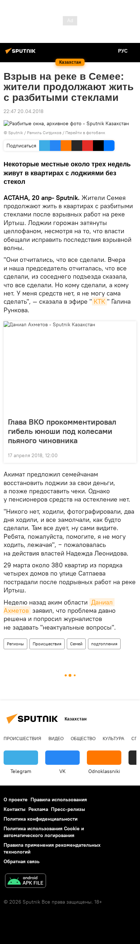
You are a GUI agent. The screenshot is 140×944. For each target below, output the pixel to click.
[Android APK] (25, 882)
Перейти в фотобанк (85, 132)
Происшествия (47, 643)
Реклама (38, 809)
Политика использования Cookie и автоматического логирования (44, 831)
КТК (99, 301)
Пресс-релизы (68, 809)
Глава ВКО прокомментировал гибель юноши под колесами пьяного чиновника (62, 431)
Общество (83, 738)
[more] (128, 454)
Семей (76, 643)
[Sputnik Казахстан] (21, 53)
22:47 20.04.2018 (23, 111)
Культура (113, 738)
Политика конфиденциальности (41, 819)
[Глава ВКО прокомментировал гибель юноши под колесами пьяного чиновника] (70, 367)
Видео (56, 738)
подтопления (104, 643)
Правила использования (59, 799)
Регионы (15, 643)
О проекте (16, 799)
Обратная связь (21, 861)
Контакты (14, 809)
